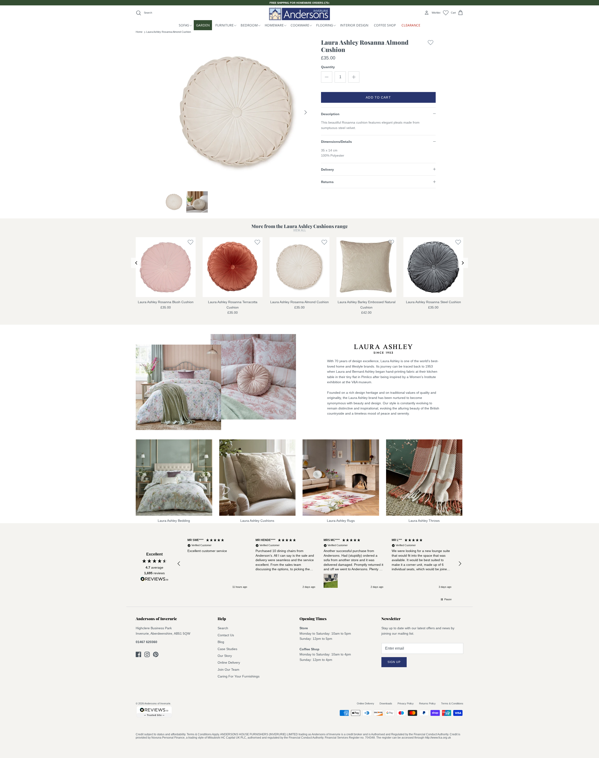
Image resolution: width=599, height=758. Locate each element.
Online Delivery (229, 662)
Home (139, 31)
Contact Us (226, 635)
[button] (179, 563)
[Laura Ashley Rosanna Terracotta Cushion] (233, 267)
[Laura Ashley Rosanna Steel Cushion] (433, 267)
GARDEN (203, 25)
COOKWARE (300, 25)
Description (330, 114)
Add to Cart (378, 97)
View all (299, 230)
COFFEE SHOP (385, 25)
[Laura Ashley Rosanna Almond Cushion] (299, 267)
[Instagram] (147, 654)
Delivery (327, 169)
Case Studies (227, 649)
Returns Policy (427, 703)
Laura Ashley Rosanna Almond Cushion (168, 31)
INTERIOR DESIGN (354, 25)
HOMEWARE (274, 25)
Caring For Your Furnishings (238, 676)
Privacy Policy (406, 703)
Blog (221, 642)
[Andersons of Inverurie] (299, 13)
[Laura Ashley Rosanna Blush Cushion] (166, 267)
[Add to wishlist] (430, 47)
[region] (319, 563)
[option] (237, 112)
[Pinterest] (155, 654)
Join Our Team (228, 669)
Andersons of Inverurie (157, 703)
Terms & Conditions (452, 703)
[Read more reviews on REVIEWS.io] (154, 580)
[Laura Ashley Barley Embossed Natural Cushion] (366, 267)
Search (223, 628)
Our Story (225, 656)
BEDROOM (249, 25)
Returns (327, 182)
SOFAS (184, 25)
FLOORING (324, 25)
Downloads (386, 703)
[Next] (305, 112)
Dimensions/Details (336, 142)
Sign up (394, 662)
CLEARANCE (411, 25)
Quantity (328, 67)
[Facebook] (138, 654)
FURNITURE (224, 25)
